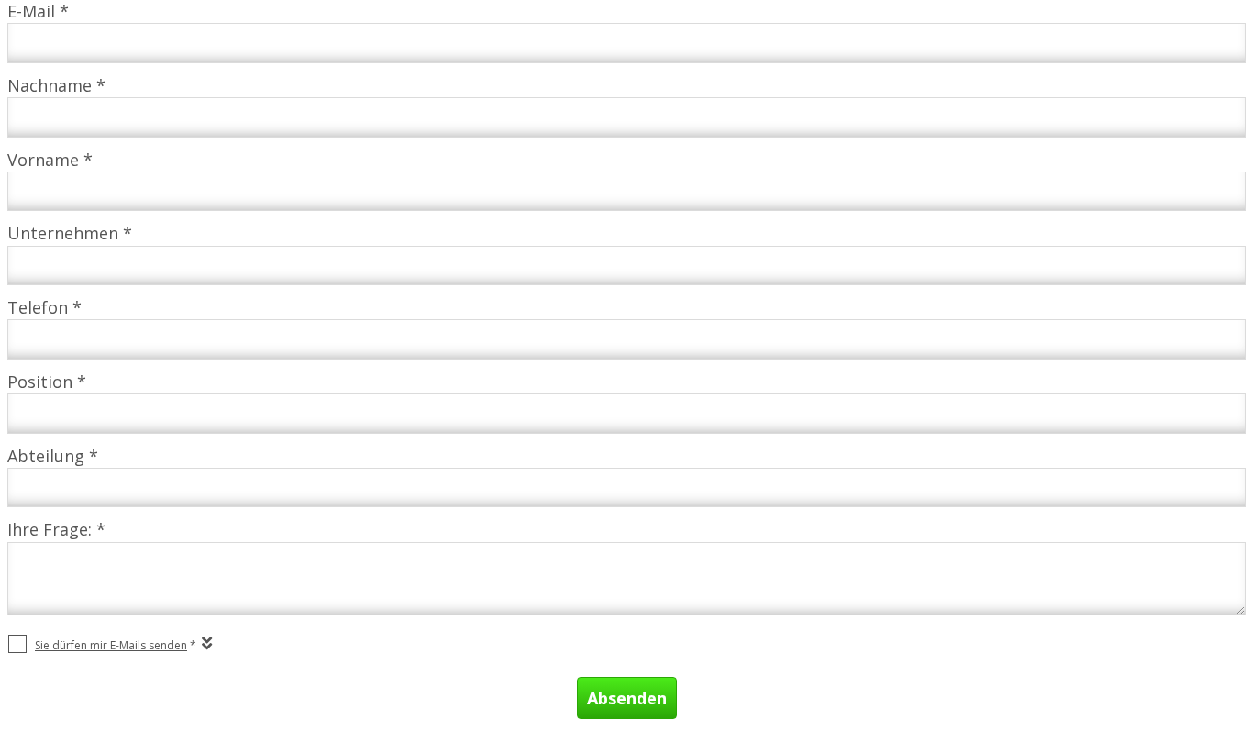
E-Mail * (38, 11)
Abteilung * (52, 456)
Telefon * (44, 307)
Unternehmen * (69, 233)
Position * (46, 382)
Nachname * (56, 85)
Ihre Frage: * (56, 529)
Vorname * (50, 160)
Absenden (627, 698)
